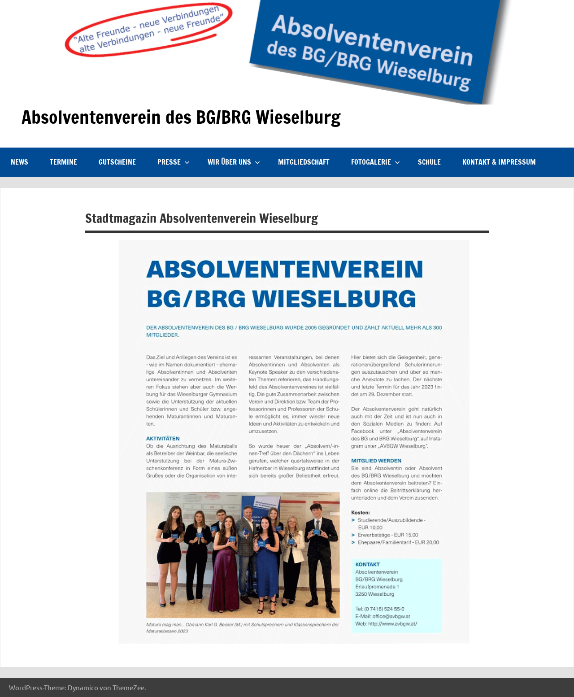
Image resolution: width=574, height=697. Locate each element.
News (19, 162)
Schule (429, 162)
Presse (169, 162)
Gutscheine (117, 162)
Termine (63, 162)
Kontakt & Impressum (499, 162)
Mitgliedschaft (304, 162)
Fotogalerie (371, 162)
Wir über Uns (229, 162)
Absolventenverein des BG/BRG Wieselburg (181, 117)
